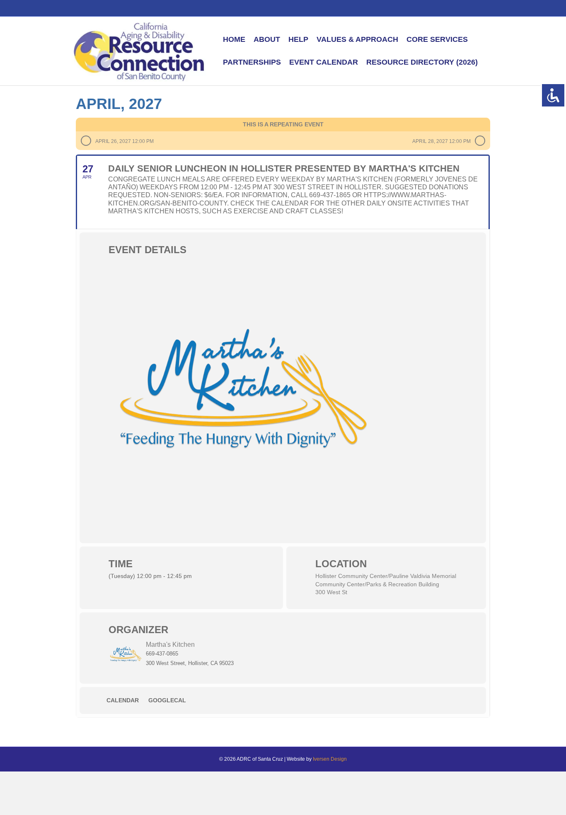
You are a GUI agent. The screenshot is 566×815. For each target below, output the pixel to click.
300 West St (331, 592)
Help (298, 39)
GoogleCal (167, 700)
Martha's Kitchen (170, 644)
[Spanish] (439, 7)
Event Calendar (323, 62)
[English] (430, 7)
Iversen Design (330, 759)
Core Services (437, 39)
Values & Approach (357, 39)
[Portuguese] (448, 7)
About (267, 39)
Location (341, 563)
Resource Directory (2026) (422, 62)
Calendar (122, 700)
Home (234, 39)
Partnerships (252, 62)
